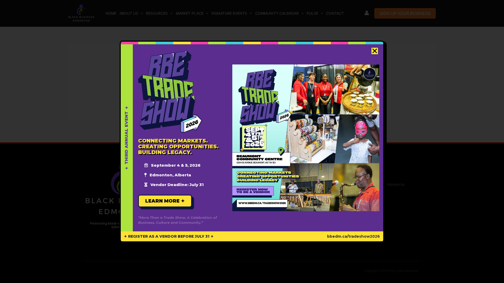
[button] (374, 51)
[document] (252, 141)
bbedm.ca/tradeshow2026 (353, 236)
